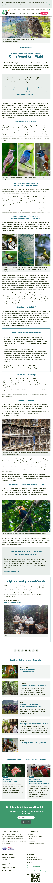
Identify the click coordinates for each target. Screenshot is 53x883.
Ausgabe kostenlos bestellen (16, 89)
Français (28, 9)
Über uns (30, 834)
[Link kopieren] (15, 650)
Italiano (32, 9)
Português (38, 9)
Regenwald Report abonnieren (26, 94)
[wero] (28, 874)
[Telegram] (10, 871)
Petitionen (8, 857)
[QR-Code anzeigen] (37, 650)
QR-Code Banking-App (36, 871)
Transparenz (31, 842)
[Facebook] (2, 871)
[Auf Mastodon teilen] (29, 650)
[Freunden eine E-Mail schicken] (33, 650)
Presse (30, 840)
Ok (48, 3)
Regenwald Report (35, 836)
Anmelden (27, 822)
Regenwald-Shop (6, 863)
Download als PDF (38, 88)
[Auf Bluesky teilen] (26, 650)
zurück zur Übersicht (26, 47)
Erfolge (5, 859)
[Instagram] (13, 871)
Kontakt (30, 838)
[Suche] (49, 13)
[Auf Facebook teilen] (19, 650)
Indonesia (43, 9)
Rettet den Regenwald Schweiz (36, 843)
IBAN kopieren (36, 866)
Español (23, 9)
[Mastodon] (6, 871)
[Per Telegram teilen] (22, 650)
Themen (8, 861)
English (18, 9)
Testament (4, 864)
